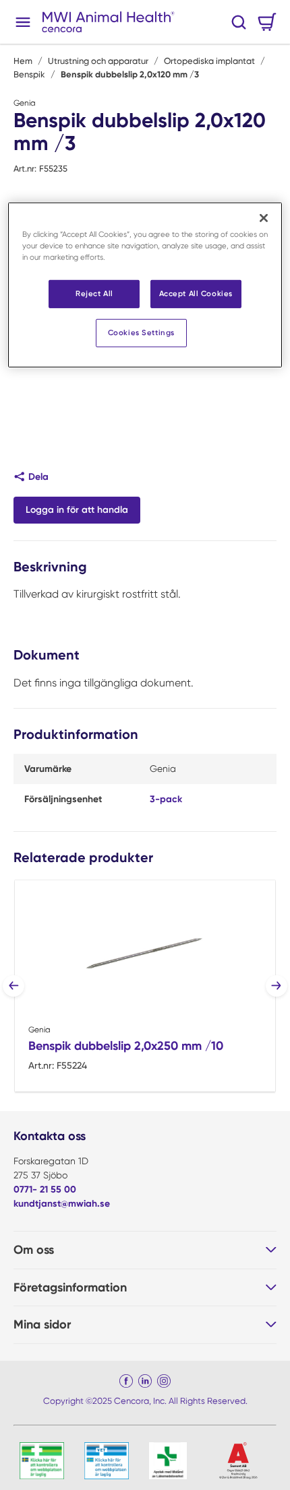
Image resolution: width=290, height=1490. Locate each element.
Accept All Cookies (196, 293)
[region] (145, 285)
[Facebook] (126, 1381)
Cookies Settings (141, 332)
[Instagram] (164, 1381)
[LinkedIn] (145, 1381)
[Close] (264, 218)
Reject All (94, 293)
